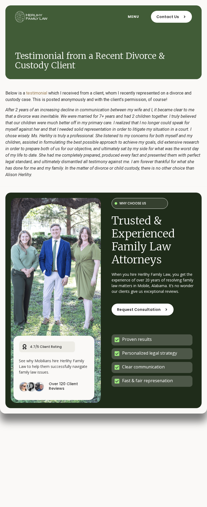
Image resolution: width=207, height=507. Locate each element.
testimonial (36, 93)
